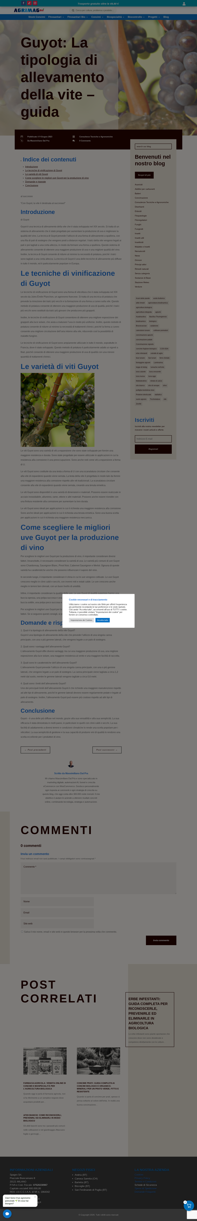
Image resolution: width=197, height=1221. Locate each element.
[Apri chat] (7, 1213)
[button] (20, 1201)
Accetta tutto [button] (102, 620)
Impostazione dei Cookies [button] (81, 620)
